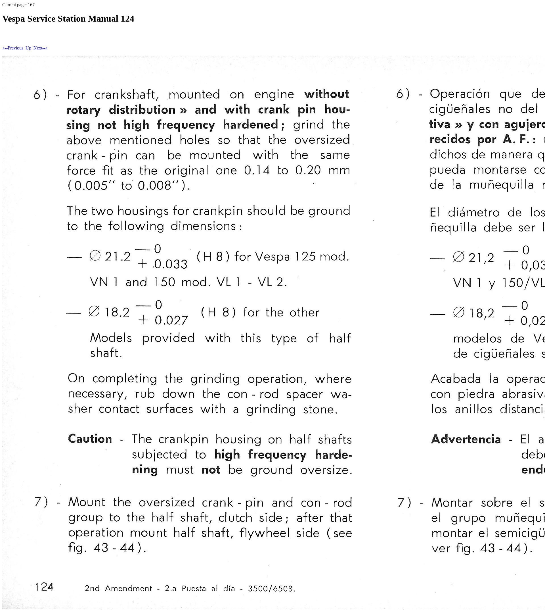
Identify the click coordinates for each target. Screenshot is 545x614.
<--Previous (12, 47)
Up (28, 47)
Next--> (40, 47)
